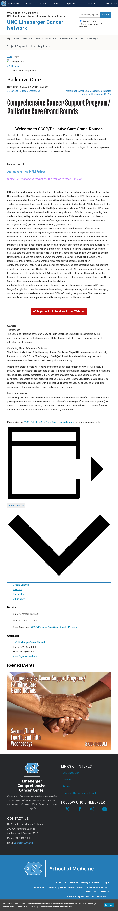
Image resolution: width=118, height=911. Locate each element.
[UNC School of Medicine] (59, 868)
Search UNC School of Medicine (90, 25)
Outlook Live (19, 598)
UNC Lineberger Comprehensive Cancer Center (36, 16)
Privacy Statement (91, 882)
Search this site (89, 21)
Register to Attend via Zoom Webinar (60, 311)
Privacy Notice (65, 907)
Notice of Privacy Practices (45, 888)
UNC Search (111, 3)
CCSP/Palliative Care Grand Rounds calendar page (49, 422)
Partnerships (89, 38)
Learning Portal (41, 46)
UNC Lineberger (71, 773)
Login (107, 882)
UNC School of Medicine (22, 12)
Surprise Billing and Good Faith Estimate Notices (88, 897)
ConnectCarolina (92, 3)
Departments (72, 3)
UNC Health (60, 882)
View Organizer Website (25, 656)
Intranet (73, 882)
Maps (56, 3)
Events (29, 3)
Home (8, 38)
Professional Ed (46, 38)
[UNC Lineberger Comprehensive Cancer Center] (32, 776)
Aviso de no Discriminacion (98, 891)
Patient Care (69, 779)
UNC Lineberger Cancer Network (35, 25)
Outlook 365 (19, 594)
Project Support (17, 46)
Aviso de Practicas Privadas (72, 888)
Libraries (43, 3)
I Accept (108, 905)
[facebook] (79, 809)
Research (67, 786)
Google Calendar (21, 584)
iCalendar (17, 589)
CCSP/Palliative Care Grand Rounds (49, 627)
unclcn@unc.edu (25, 842)
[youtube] (104, 809)
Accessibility (13, 3)
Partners (72, 627)
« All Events (13, 66)
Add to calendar (16, 505)
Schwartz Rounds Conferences (23, 91)
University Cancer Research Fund (79, 793)
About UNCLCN (23, 38)
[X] (67, 809)
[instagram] (92, 809)
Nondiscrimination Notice (98, 888)
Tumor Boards (69, 38)
